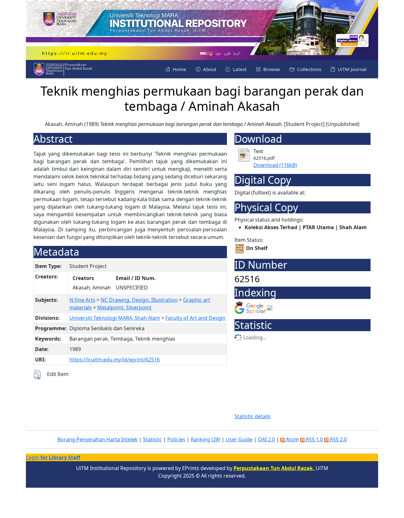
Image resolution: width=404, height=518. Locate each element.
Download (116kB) (275, 165)
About (209, 69)
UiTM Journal (351, 69)
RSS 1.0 (314, 439)
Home (178, 69)
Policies (176, 439)
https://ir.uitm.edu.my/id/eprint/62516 (114, 359)
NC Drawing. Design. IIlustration (139, 299)
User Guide (239, 439)
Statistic (152, 439)
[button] (37, 374)
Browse (271, 69)
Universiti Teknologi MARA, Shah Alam (114, 317)
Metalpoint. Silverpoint (124, 307)
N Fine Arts (82, 299)
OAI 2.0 (266, 439)
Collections (308, 69)
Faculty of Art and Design (195, 317)
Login (53, 457)
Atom (292, 439)
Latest (239, 69)
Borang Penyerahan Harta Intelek (97, 439)
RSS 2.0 (338, 439)
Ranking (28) (205, 439)
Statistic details (252, 416)
